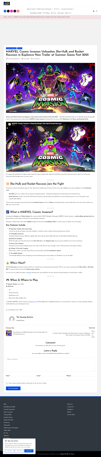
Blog (5, 404)
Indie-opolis (7, 425)
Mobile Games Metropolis (11, 427)
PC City (20, 48)
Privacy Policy (71, 414)
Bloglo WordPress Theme (67, 454)
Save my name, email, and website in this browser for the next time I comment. (28, 383)
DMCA (69, 412)
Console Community (11, 48)
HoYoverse (7, 422)
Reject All (19, 450)
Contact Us (70, 406)
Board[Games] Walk (9, 406)
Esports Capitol (8, 412)
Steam (29, 272)
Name (8, 375)
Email (39, 375)
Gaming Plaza (8, 414)
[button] (20, 320)
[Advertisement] (50, 30)
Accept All (28, 450)
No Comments (36, 58)
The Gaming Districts (24, 317)
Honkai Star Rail (8, 420)
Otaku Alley (7, 430)
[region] (19, 446)
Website (68, 375)
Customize (9, 450)
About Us (70, 404)
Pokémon (6, 435)
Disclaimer (70, 409)
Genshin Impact (8, 417)
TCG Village (7, 438)
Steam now (32, 301)
